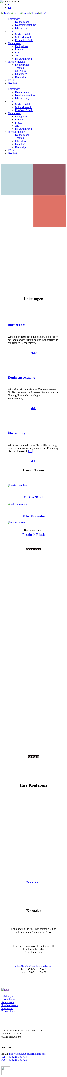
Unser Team (8, 999)
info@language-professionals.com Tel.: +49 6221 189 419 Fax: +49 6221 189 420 (23, 1056)
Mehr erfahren (33, 882)
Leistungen (7, 996)
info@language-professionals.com (33, 966)
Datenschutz (8, 1011)
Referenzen (7, 1002)
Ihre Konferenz (9, 1005)
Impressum (7, 1008)
